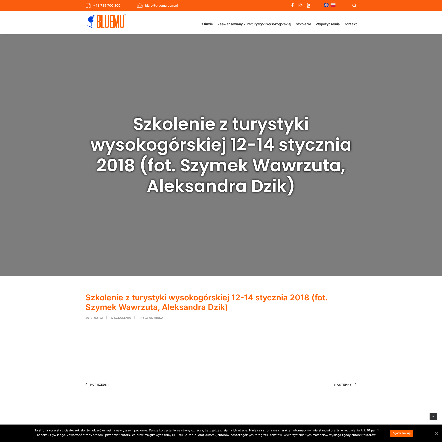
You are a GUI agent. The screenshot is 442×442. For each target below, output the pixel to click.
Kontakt (350, 24)
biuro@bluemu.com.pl (161, 5)
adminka (156, 317)
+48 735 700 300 (106, 5)
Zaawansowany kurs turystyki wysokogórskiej (254, 24)
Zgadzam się (401, 433)
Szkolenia (303, 24)
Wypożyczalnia (328, 24)
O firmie (207, 24)
